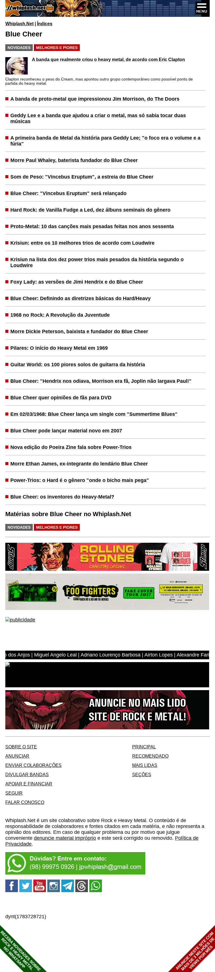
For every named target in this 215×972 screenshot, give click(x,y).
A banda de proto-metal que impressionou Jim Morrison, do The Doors (94, 99)
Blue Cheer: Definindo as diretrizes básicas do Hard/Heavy (80, 298)
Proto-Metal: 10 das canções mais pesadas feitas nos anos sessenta (92, 226)
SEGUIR (14, 792)
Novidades (19, 47)
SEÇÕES (141, 774)
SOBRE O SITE (21, 746)
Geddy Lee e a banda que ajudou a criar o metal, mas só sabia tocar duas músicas (98, 118)
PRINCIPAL (144, 746)
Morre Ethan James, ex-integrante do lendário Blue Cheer (79, 464)
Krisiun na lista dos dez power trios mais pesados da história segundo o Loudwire (97, 262)
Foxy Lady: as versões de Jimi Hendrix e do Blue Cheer (76, 282)
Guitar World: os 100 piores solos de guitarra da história (77, 364)
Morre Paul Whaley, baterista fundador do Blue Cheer (74, 160)
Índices (44, 23)
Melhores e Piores (57, 47)
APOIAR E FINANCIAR (28, 783)
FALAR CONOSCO (24, 802)
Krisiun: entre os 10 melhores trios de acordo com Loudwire (82, 243)
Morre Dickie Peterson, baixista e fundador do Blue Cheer (79, 331)
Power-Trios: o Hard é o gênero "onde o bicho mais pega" (79, 480)
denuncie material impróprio (65, 838)
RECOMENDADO (150, 755)
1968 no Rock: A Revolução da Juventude (60, 315)
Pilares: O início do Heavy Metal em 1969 (59, 348)
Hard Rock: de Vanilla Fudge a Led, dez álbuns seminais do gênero (90, 210)
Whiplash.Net (19, 23)
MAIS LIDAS (144, 765)
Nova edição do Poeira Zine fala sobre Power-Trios (71, 447)
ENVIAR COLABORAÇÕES (33, 765)
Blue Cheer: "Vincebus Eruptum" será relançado (68, 193)
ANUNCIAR (17, 755)
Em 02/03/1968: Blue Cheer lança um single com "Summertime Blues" (93, 414)
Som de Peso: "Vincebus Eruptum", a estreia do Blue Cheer (81, 177)
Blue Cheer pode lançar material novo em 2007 (66, 430)
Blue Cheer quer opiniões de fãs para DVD (60, 397)
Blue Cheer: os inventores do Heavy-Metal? (62, 497)
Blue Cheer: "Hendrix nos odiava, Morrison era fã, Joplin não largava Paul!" (100, 381)
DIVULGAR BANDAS (27, 774)
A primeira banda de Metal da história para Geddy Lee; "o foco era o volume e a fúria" (105, 141)
